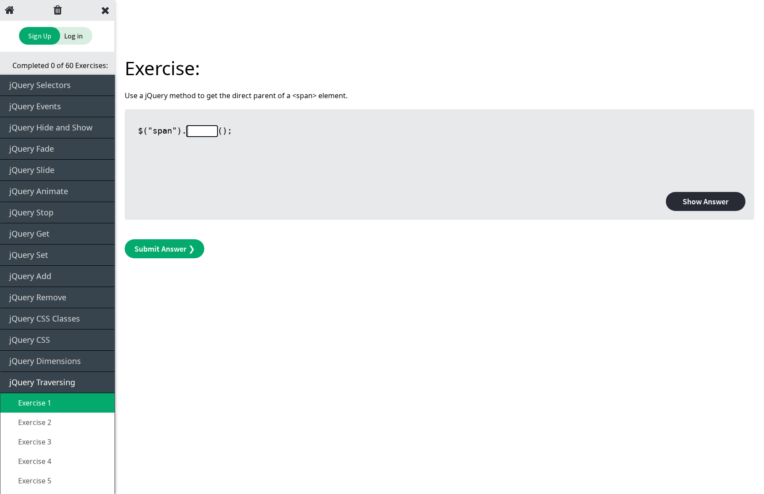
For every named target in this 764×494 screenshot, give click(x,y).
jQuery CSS (29, 339)
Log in (73, 35)
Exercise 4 (33, 461)
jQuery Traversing (42, 382)
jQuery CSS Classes (44, 318)
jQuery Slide (31, 170)
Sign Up (39, 35)
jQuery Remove (37, 297)
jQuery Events (35, 106)
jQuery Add (30, 276)
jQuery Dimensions (45, 361)
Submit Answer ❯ (164, 249)
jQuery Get (29, 233)
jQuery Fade (31, 148)
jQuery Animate (38, 191)
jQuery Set (28, 254)
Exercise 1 (33, 403)
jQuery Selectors (40, 85)
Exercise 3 (33, 442)
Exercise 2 (33, 422)
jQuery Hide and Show (50, 127)
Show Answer (706, 201)
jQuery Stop (31, 212)
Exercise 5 (33, 481)
